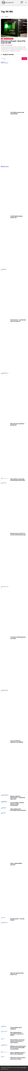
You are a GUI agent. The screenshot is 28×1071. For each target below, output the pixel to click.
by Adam (2, 45)
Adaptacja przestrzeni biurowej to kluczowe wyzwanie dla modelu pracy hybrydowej (18, 1048)
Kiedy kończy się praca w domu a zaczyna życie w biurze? (17, 1058)
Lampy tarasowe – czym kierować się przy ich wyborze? (18, 320)
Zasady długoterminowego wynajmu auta (16, 217)
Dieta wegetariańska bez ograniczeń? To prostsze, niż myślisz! (16, 1034)
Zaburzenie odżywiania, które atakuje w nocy (17, 973)
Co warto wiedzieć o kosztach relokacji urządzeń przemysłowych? (17, 804)
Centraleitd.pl (13, 1067)
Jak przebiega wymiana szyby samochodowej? (17, 113)
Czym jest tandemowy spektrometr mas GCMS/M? (16, 741)
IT (1, 38)
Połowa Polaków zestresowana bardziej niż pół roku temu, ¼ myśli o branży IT (17, 1041)
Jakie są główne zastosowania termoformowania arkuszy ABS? (17, 479)
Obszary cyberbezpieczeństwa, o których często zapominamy (17, 1053)
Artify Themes (4, 1069)
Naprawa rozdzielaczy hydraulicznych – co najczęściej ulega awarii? (17, 798)
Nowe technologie (8, 38)
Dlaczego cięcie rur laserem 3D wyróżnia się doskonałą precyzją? (18, 534)
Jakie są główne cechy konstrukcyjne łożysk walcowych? (18, 809)
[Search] (26, 2)
